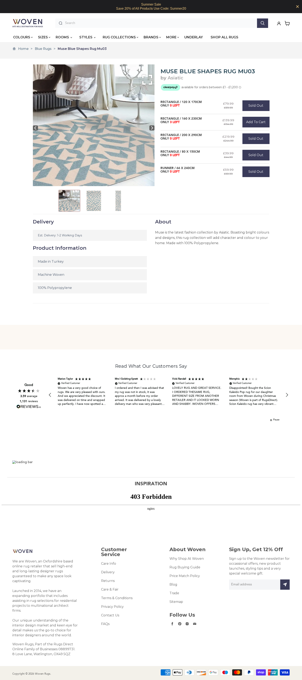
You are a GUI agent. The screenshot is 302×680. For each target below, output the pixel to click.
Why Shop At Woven (186, 559)
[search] (160, 23)
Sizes (43, 37)
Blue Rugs (43, 49)
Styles (86, 37)
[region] (151, 6)
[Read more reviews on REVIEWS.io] (28, 407)
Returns (108, 581)
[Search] (262, 23)
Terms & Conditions (117, 598)
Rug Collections (119, 37)
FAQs (105, 624)
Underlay (193, 37)
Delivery (108, 572)
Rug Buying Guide (184, 567)
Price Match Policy (184, 576)
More (171, 37)
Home (23, 49)
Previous (35, 128)
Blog (173, 584)
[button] (50, 395)
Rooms (63, 37)
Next (151, 128)
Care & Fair (110, 589)
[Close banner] (297, 6)
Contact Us (110, 615)
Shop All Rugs (224, 37)
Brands (151, 37)
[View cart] (287, 23)
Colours (21, 37)
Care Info (108, 564)
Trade (174, 593)
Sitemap (176, 602)
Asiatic (175, 78)
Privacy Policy (112, 607)
